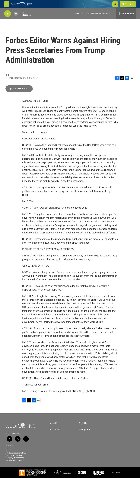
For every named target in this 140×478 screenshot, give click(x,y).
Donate (129, 4)
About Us (54, 423)
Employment (84, 429)
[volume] (15, 14)
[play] (7, 13)
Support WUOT (56, 429)
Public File (83, 423)
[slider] (20, 13)
